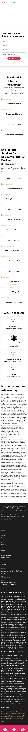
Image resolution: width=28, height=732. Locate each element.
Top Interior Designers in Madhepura (12, 677)
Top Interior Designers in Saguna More (11, 603)
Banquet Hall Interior (14, 302)
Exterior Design (10, 718)
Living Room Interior (14, 199)
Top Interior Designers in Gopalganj (13, 690)
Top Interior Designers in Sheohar (17, 667)
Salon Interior (14, 271)
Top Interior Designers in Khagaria (13, 685)
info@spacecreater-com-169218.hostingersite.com (8, 583)
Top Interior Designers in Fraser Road (13, 636)
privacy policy (19, 61)
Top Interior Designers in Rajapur (12, 603)
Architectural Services (14, 135)
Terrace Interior (14, 240)
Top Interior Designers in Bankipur (12, 644)
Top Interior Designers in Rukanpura (17, 601)
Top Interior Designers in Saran (13, 664)
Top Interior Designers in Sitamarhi (15, 663)
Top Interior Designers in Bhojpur (13, 695)
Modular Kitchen (14, 124)
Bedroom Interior (14, 178)
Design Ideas (4, 540)
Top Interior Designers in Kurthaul (10, 624)
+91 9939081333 (6, 578)
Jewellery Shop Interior (14, 250)
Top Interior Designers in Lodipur (18, 622)
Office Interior (14, 281)
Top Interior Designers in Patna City (16, 608)
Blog (2, 542)
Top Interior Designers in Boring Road (10, 596)
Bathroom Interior (14, 230)
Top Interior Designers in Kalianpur (16, 627)
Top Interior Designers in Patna (12, 672)
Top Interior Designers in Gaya (13, 690)
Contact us (4, 544)
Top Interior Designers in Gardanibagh (12, 634)
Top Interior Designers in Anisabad (12, 644)
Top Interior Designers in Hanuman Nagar (11, 609)
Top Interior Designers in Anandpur (18, 648)
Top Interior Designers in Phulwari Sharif (12, 610)
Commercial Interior (14, 114)
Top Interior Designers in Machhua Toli (16, 619)
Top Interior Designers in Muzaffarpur (13, 675)
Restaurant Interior (14, 261)
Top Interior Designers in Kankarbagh (12, 598)
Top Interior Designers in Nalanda (15, 675)
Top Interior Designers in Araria (19, 703)
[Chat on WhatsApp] (14, 729)
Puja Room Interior (14, 209)
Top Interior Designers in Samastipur (10, 668)
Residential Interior (14, 104)
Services (3, 535)
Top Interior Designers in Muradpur (10, 616)
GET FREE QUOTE (14, 58)
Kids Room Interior (14, 220)
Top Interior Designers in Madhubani (15, 680)
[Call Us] (5, 729)
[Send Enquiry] (23, 729)
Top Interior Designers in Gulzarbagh (17, 632)
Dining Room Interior (14, 188)
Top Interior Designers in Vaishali (16, 660)
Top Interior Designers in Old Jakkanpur (13, 611)
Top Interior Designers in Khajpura (9, 629)
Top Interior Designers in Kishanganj (14, 685)
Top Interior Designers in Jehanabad (11, 687)
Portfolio (3, 537)
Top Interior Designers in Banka (14, 699)
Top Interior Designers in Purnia (13, 672)
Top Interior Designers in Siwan (14, 661)
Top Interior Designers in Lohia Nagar (10, 621)
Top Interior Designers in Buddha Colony (15, 639)
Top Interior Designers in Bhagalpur (11, 697)
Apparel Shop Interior (14, 292)
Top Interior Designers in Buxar (15, 694)
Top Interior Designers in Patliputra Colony (13, 597)
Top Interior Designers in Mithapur (17, 614)
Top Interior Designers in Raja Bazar (11, 605)
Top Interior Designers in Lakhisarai (13, 680)
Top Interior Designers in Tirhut (9, 655)
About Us (3, 533)
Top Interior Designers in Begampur (10, 640)
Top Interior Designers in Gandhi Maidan (12, 634)
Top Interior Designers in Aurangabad (13, 700)
